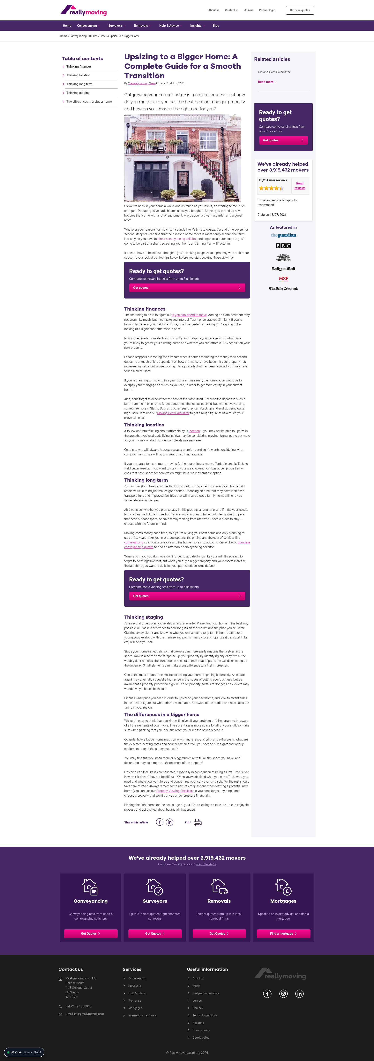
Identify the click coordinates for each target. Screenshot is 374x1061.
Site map (198, 1023)
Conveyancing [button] (87, 25)
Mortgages (135, 1008)
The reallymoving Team (142, 83)
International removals (142, 1015)
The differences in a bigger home (89, 101)
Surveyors (134, 986)
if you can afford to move (189, 315)
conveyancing (133, 542)
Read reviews (300, 185)
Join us (248, 10)
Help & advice (137, 993)
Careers (198, 1008)
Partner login (267, 10)
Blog (216, 25)
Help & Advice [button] (169, 25)
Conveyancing (137, 978)
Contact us (231, 10)
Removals (134, 1000)
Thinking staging (78, 93)
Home (67, 25)
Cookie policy (201, 1037)
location (194, 431)
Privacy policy (201, 1030)
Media (196, 986)
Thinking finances (79, 66)
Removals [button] (141, 25)
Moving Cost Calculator (173, 413)
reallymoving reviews (206, 993)
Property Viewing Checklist (174, 791)
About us (213, 10)
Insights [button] (195, 25)
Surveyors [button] (115, 25)
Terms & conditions (205, 1015)
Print (188, 822)
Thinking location (78, 75)
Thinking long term (79, 84)
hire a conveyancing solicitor (177, 239)
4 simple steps (206, 864)
